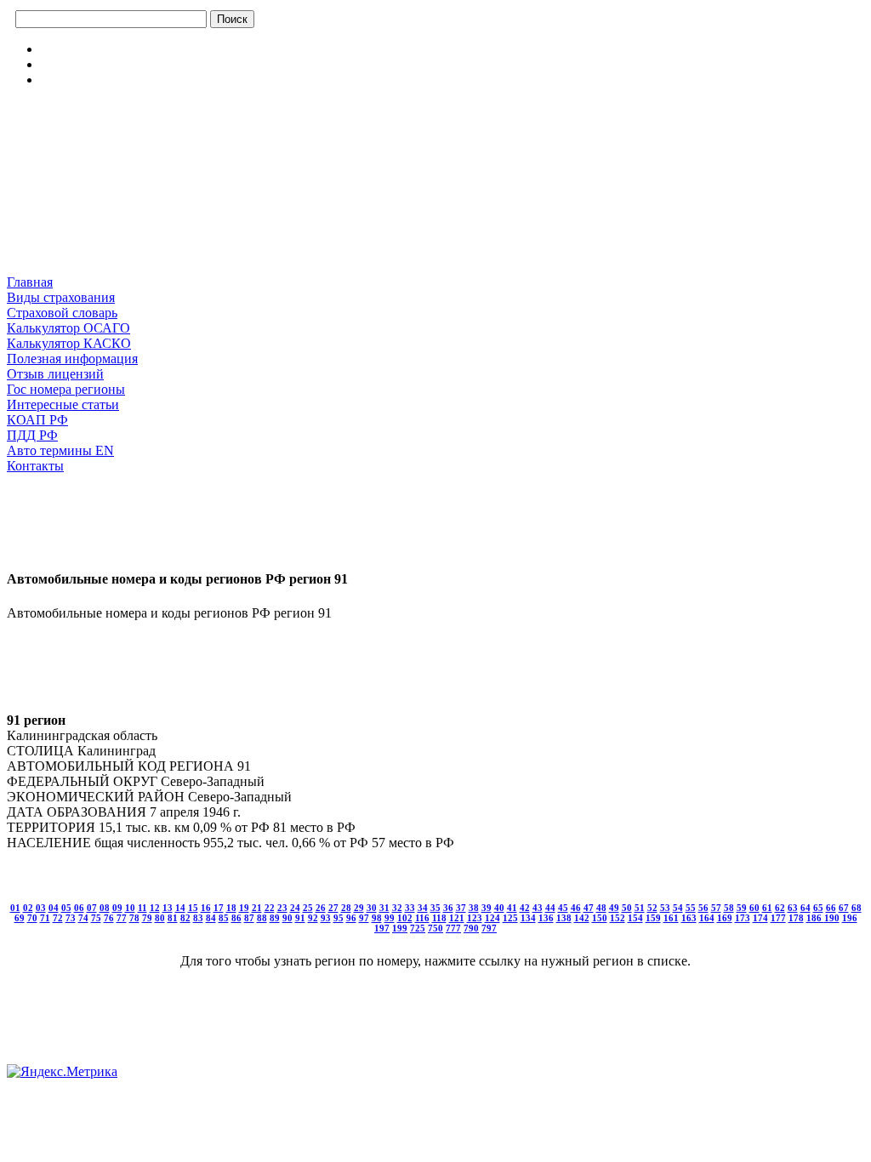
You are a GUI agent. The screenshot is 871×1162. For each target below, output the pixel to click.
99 (389, 918)
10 (130, 908)
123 (474, 918)
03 (41, 908)
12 (155, 908)
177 (778, 918)
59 (742, 908)
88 (262, 918)
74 (83, 918)
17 (218, 908)
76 (109, 918)
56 (703, 908)
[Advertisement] (92, 186)
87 (249, 918)
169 (724, 918)
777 (453, 928)
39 (486, 908)
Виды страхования (61, 297)
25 (308, 908)
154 (635, 918)
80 (160, 918)
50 (627, 908)
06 (79, 908)
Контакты (35, 466)
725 (417, 928)
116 (422, 918)
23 (282, 908)
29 (359, 908)
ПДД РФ (32, 435)
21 (257, 908)
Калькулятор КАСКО (69, 343)
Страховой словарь (62, 312)
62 (780, 908)
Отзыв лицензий (55, 374)
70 (32, 918)
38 (474, 908)
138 (564, 918)
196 (849, 918)
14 (180, 908)
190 (832, 918)
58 (729, 908)
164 (706, 918)
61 (767, 908)
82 (185, 918)
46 (576, 908)
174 (760, 918)
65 (818, 908)
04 (53, 908)
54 (678, 908)
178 (796, 918)
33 (410, 908)
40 (499, 908)
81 (173, 918)
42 (525, 908)
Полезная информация (72, 358)
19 (244, 908)
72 (58, 918)
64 (805, 908)
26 (321, 908)
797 (489, 928)
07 (92, 908)
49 (614, 908)
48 (601, 908)
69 (19, 918)
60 (754, 908)
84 (211, 918)
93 (326, 918)
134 (528, 918)
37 (461, 908)
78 (134, 918)
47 (589, 908)
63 (793, 908)
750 (435, 928)
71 (45, 918)
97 (364, 918)
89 (275, 918)
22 (270, 908)
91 (300, 918)
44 (550, 908)
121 (456, 918)
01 (15, 908)
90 (287, 918)
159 (653, 918)
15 (193, 908)
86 (236, 918)
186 (815, 918)
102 (405, 918)
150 (599, 918)
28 (346, 908)
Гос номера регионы (66, 389)
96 (351, 918)
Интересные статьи (63, 404)
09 (117, 908)
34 (423, 908)
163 (689, 918)
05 (66, 908)
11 (142, 908)
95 (338, 918)
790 (471, 928)
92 (313, 918)
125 (510, 918)
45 (563, 908)
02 (28, 908)
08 (105, 908)
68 (856, 908)
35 (435, 908)
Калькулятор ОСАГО (68, 328)
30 (372, 908)
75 (96, 918)
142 (581, 918)
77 (122, 918)
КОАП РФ (37, 420)
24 (295, 908)
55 (691, 908)
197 (382, 928)
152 (617, 918)
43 (537, 908)
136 (546, 918)
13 (167, 908)
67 (844, 908)
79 (147, 918)
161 (671, 918)
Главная (30, 282)
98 (377, 918)
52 (652, 908)
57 (716, 908)
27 (333, 908)
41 (512, 908)
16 (206, 908)
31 (384, 908)
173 (742, 918)
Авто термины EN (60, 450)
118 (439, 918)
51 (640, 908)
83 (198, 918)
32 (397, 908)
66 (831, 908)
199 (399, 928)
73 (70, 918)
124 (492, 918)
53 (665, 908)
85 (224, 918)
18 (231, 908)
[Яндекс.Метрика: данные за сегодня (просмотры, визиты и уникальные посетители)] (62, 1071)
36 (448, 908)
